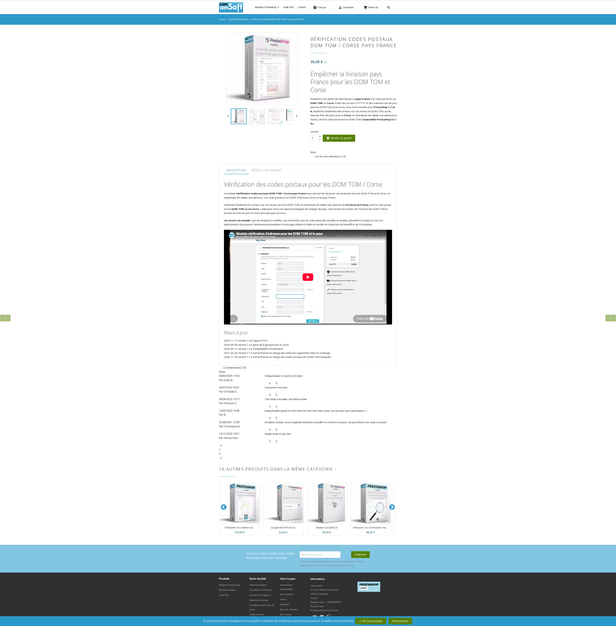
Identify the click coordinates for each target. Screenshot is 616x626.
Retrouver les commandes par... (370, 527)
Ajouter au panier (339, 138)
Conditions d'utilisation (260, 590)
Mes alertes (286, 614)
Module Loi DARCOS (327, 527)
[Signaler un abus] (280, 383)
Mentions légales (258, 585)
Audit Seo (224, 595)
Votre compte (287, 578)
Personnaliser (400, 621)
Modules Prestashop (265, 7)
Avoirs (283, 599)
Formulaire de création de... (239, 527)
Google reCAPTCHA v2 (283, 527)
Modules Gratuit (227, 590)
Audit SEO (288, 7)
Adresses (284, 604)
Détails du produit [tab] (267, 170)
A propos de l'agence (260, 595)
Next (392, 507)
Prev (224, 507)
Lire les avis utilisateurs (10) (330, 156)
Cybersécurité (256, 614)
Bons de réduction (289, 609)
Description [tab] (236, 170)
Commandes (286, 594)
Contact (302, 7)
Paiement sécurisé (258, 600)
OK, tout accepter (371, 621)
